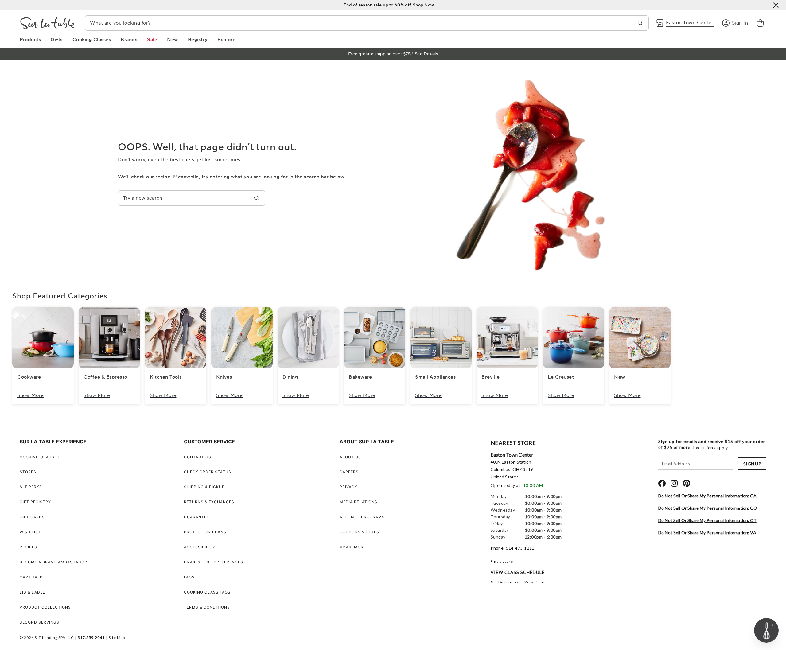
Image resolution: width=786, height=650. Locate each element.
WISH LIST (30, 532)
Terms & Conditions (207, 607)
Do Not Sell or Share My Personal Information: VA (707, 532)
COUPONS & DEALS (359, 532)
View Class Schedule (518, 572)
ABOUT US (350, 457)
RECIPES (28, 547)
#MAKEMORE (353, 547)
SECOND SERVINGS (39, 622)
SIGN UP (752, 463)
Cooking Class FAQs (207, 592)
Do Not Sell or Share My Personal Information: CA (707, 495)
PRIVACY (348, 487)
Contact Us (197, 457)
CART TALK (31, 577)
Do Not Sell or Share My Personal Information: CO (707, 508)
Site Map (117, 637)
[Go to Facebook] (662, 483)
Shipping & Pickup (204, 487)
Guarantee (196, 517)
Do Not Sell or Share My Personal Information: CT (707, 520)
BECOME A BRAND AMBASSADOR (53, 562)
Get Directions (504, 582)
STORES (28, 471)
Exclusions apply (710, 447)
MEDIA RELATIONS (358, 502)
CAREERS (349, 471)
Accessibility (199, 547)
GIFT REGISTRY (35, 502)
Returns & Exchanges (209, 502)
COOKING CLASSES (40, 457)
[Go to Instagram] (674, 483)
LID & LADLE (32, 592)
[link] (760, 23)
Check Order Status (207, 471)
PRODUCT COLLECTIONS (45, 607)
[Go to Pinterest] (686, 483)
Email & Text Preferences (213, 562)
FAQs (189, 577)
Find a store (502, 561)
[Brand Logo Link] (47, 23)
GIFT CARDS (32, 517)
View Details (536, 582)
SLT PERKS (31, 487)
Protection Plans (205, 532)
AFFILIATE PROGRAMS (362, 517)
